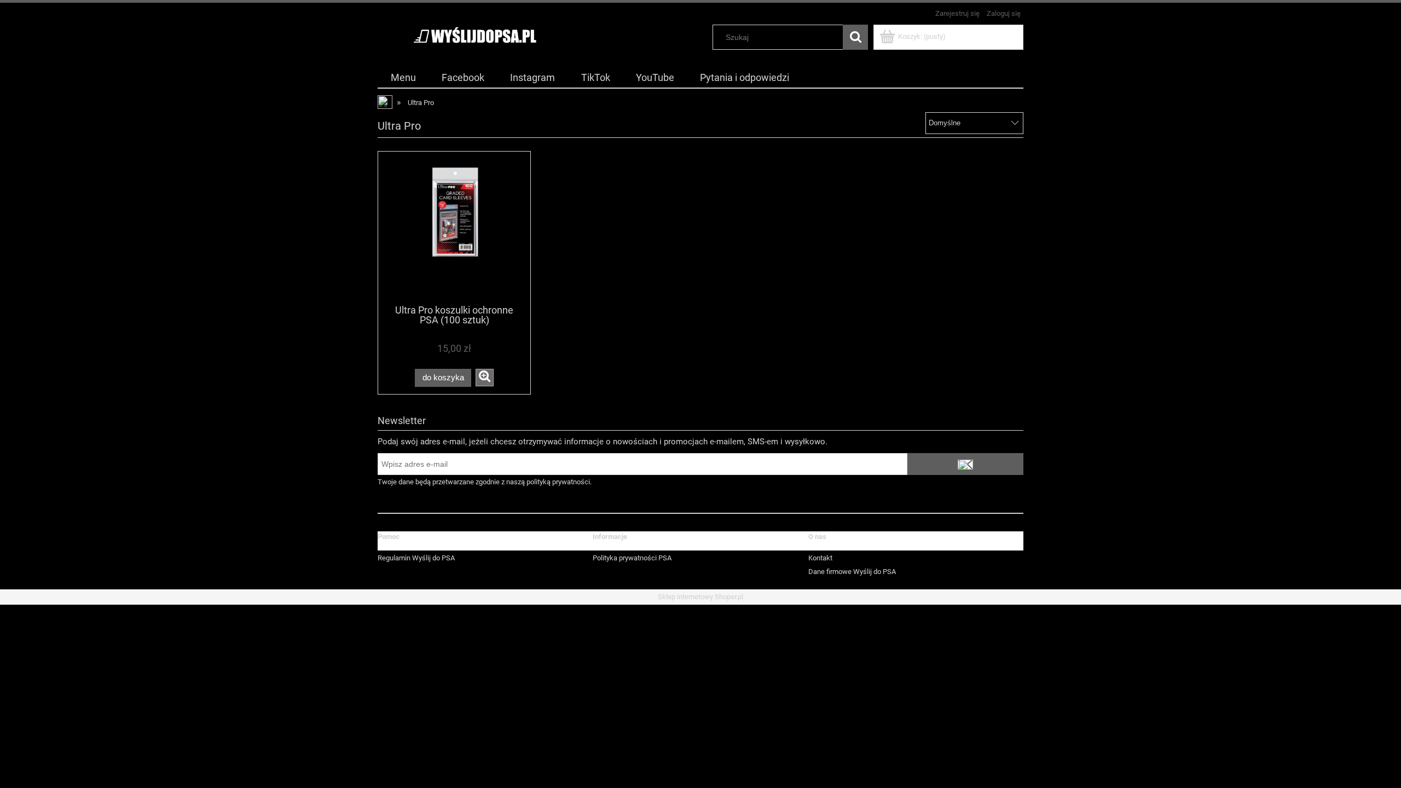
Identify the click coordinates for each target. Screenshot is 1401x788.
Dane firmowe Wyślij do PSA (852, 571)
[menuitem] (403, 77)
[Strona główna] (475, 36)
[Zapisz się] (965, 464)
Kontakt (820, 558)
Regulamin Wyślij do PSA (416, 558)
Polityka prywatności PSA (632, 558)
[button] (485, 377)
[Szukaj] (855, 37)
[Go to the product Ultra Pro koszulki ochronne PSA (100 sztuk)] (454, 227)
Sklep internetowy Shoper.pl (700, 597)
